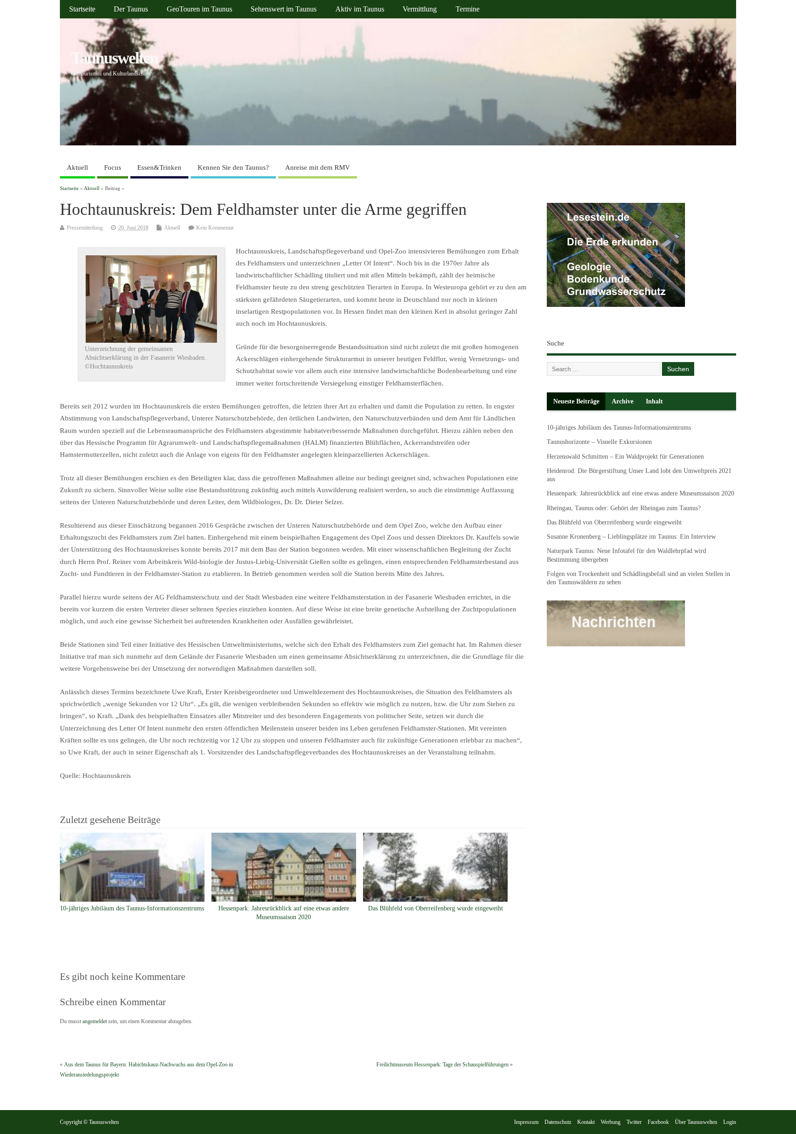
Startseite (82, 9)
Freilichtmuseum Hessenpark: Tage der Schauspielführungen (442, 1064)
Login (729, 1122)
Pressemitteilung (85, 227)
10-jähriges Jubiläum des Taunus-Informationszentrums (132, 908)
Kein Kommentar (215, 227)
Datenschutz (557, 1122)
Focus (112, 167)
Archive (622, 401)
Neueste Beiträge (576, 401)
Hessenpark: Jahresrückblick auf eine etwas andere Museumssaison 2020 (640, 493)
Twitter (634, 1122)
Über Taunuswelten (696, 1122)
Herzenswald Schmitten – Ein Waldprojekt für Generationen (625, 456)
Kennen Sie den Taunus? (233, 167)
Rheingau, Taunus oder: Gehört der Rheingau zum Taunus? (624, 508)
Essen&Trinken (159, 167)
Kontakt (586, 1122)
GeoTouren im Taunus (199, 9)
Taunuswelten (114, 58)
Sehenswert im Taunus (283, 9)
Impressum (526, 1122)
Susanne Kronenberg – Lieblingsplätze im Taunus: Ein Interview (631, 536)
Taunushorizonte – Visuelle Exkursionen (599, 441)
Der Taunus (131, 9)
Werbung (610, 1122)
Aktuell (77, 167)
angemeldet (94, 1021)
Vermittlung (420, 9)
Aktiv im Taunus (359, 9)
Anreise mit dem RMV (317, 167)
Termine (468, 9)
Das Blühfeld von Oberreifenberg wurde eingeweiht (435, 908)
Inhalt (654, 401)
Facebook (658, 1122)
